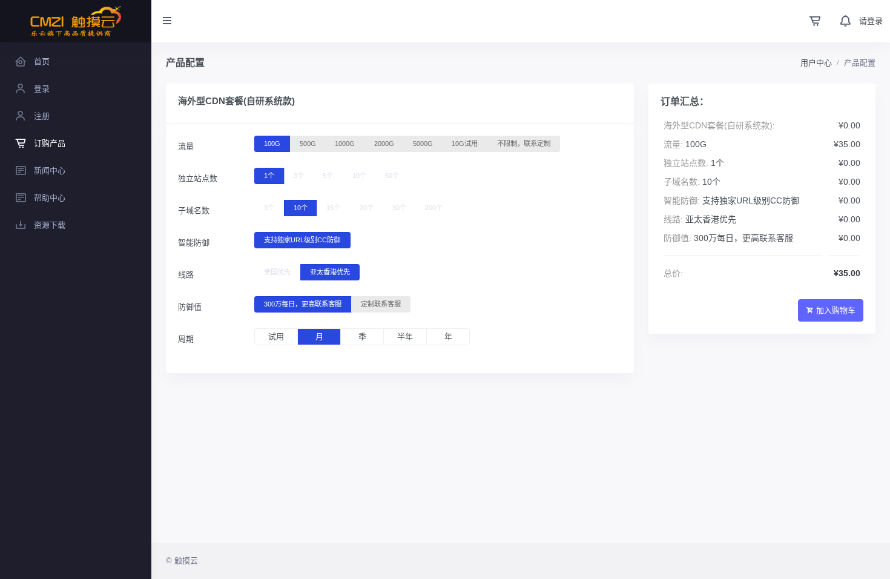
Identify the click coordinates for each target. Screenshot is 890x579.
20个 (367, 207)
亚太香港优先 (330, 272)
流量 (186, 146)
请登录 (871, 20)
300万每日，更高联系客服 (302, 304)
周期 (186, 338)
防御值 (190, 306)
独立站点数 (197, 178)
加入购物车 (835, 310)
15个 (333, 207)
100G (272, 143)
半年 (405, 336)
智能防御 (193, 242)
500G (308, 143)
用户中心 (816, 62)
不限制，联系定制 (523, 143)
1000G (345, 143)
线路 (186, 274)
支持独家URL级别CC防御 (302, 239)
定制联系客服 (381, 304)
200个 (434, 207)
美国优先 (277, 272)
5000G (423, 143)
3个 (299, 175)
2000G (384, 143)
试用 (276, 336)
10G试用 (465, 143)
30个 (399, 207)
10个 (359, 175)
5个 (328, 175)
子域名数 (193, 210)
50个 (392, 175)
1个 (269, 175)
